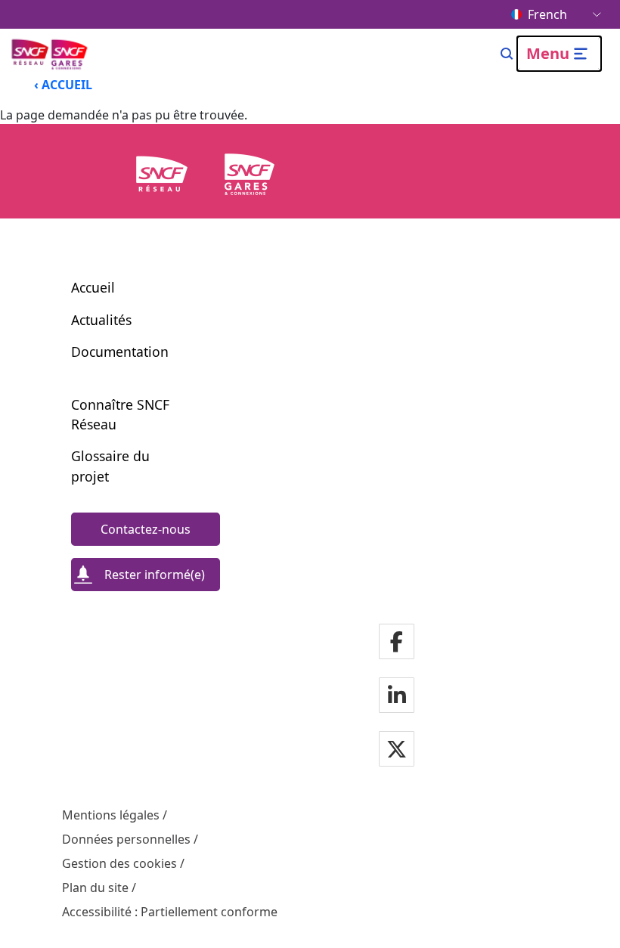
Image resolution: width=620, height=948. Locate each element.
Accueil (93, 287)
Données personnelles (126, 839)
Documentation (120, 351)
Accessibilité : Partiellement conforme (169, 911)
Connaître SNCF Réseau (120, 414)
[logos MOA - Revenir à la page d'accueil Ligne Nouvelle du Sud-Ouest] (51, 54)
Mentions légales (111, 815)
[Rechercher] (507, 54)
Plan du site (95, 887)
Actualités (101, 320)
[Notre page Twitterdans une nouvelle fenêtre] (396, 750)
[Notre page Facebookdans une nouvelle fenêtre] (396, 643)
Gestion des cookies (119, 863)
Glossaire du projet (110, 466)
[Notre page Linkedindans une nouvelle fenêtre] (397, 697)
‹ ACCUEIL (63, 84)
